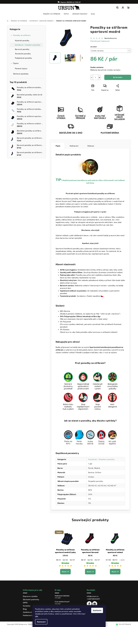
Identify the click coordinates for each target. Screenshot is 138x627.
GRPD (25, 603)
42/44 (65, 560)
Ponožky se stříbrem (22, 35)
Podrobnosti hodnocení (100, 41)
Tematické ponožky (23, 54)
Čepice (16, 63)
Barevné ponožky (22, 49)
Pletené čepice (21, 68)
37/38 (108, 560)
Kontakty (26, 606)
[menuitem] (51, 13)
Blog (25, 609)
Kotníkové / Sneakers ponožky (27, 45)
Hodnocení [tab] (74, 146)
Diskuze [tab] (90, 146)
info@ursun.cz (92, 596)
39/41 (58, 560)
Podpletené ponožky (23, 58)
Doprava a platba (30, 596)
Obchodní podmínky (31, 599)
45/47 (72, 560)
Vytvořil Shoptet (125, 624)
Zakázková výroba (30, 612)
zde (36, 616)
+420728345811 (93, 599)
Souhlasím (97, 610)
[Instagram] (94, 603)
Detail (64, 572)
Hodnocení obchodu (31, 615)
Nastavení (41, 622)
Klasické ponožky (22, 40)
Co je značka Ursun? (62, 601)
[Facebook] (89, 603)
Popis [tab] (58, 146)
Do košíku (118, 77)
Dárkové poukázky (21, 74)
